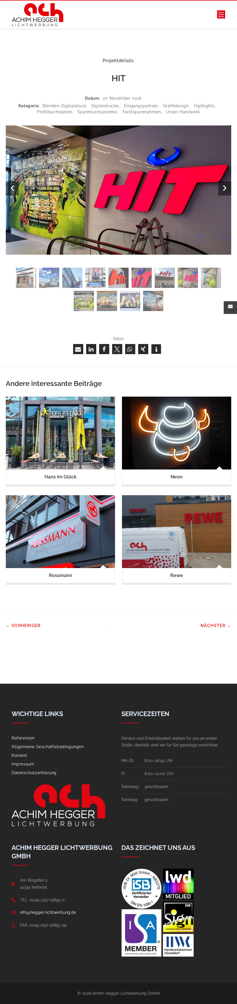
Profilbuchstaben (54, 112)
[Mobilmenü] (221, 14)
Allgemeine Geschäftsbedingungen (48, 746)
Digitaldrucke (105, 105)
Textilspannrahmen (141, 112)
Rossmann (60, 575)
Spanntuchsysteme (97, 112)
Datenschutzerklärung (34, 772)
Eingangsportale (141, 105)
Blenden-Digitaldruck (64, 105)
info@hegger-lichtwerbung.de (48, 912)
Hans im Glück (61, 477)
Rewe (176, 575)
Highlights (204, 105)
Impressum (23, 764)
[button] (78, 349)
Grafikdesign (176, 105)
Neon (177, 477)
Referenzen (23, 738)
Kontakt (19, 755)
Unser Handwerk (183, 112)
